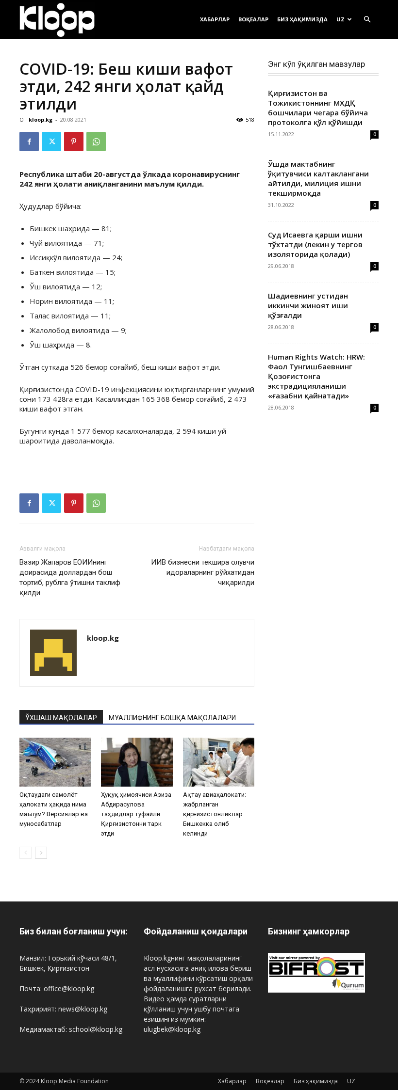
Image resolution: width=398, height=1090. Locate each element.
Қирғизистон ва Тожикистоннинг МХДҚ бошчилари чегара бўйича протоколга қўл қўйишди (318, 107)
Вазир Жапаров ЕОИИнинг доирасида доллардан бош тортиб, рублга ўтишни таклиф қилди (69, 577)
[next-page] (41, 853)
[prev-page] (25, 853)
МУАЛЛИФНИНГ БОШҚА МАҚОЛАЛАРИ (172, 718)
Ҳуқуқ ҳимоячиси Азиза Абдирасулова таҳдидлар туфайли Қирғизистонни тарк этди (136, 814)
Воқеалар (253, 19)
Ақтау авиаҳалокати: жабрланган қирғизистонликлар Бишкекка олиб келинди (214, 814)
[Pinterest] (73, 141)
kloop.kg (40, 119)
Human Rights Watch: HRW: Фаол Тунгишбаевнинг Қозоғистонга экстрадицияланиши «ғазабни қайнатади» (316, 376)
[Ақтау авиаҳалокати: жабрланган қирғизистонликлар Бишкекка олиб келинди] (218, 762)
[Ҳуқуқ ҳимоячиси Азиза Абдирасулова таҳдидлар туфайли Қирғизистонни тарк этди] (136, 762)
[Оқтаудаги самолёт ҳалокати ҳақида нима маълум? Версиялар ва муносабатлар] (55, 762)
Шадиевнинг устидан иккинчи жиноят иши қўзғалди (308, 305)
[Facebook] (29, 141)
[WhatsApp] (96, 141)
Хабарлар (215, 19)
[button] (367, 19)
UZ (340, 19)
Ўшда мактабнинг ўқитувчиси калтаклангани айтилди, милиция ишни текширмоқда (318, 178)
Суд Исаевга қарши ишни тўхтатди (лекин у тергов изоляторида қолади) (315, 244)
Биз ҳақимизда (302, 19)
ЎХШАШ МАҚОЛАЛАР (61, 718)
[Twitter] (51, 141)
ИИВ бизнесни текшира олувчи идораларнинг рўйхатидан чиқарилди (202, 572)
